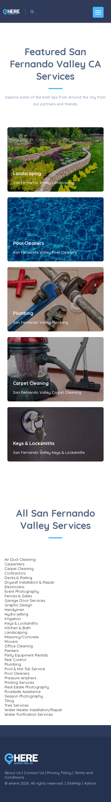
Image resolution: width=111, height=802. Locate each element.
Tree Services (16, 705)
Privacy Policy (59, 772)
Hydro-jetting (16, 614)
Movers (11, 641)
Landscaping (27, 173)
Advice (90, 783)
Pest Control (15, 659)
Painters (11, 650)
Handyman (14, 609)
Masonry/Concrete (22, 637)
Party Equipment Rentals (26, 655)
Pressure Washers (20, 678)
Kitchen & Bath (18, 627)
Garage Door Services (25, 600)
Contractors (15, 573)
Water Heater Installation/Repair (33, 709)
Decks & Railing (18, 577)
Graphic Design (18, 605)
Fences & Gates (18, 596)
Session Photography (24, 696)
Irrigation (13, 618)
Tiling (9, 700)
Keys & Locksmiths (33, 443)
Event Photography (22, 591)
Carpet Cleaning (31, 383)
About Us (13, 772)
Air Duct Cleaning (20, 559)
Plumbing (23, 313)
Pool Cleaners (28, 243)
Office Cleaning (19, 646)
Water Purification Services (29, 714)
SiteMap (74, 783)
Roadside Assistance (23, 691)
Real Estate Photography (27, 687)
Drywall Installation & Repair (29, 582)
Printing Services (19, 682)
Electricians (14, 586)
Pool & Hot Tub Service (25, 668)
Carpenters (14, 564)
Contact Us (34, 772)
